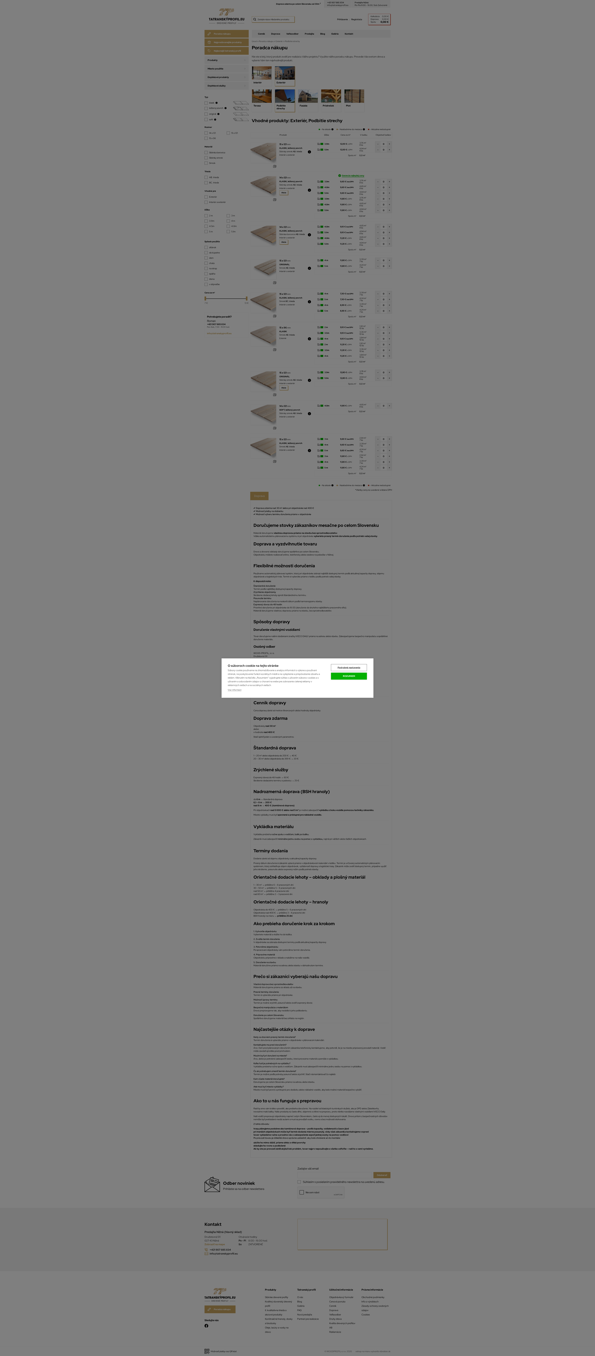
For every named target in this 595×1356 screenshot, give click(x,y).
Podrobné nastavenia (349, 667)
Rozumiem (349, 676)
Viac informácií (234, 690)
